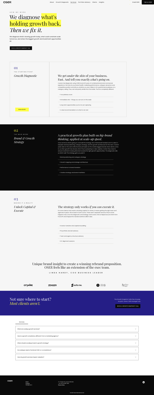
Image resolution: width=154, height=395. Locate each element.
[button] (22, 109)
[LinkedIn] (144, 382)
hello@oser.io (29, 385)
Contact (28, 383)
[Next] (148, 263)
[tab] (21, 322)
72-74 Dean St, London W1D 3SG (66, 382)
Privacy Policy (61, 385)
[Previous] (143, 263)
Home (27, 381)
